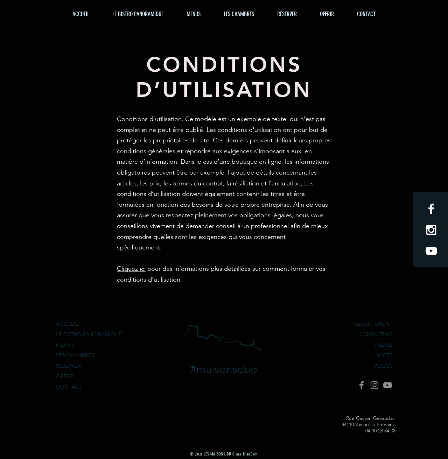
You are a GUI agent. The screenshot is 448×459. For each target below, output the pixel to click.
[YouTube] (387, 385)
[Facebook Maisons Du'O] (431, 209)
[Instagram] (374, 385)
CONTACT (69, 386)
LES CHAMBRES (75, 355)
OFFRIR (65, 376)
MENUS (65, 344)
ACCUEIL (67, 323)
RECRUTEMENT (374, 323)
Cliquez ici (131, 269)
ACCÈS (384, 355)
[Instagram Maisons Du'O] (431, 230)
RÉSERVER (68, 365)
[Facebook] (361, 385)
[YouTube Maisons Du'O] (431, 251)
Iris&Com (250, 454)
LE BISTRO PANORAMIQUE (89, 334)
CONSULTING (375, 334)
